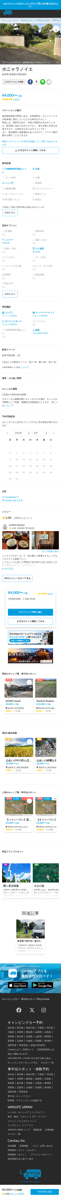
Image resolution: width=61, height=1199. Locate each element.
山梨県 (38, 1037)
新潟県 (48, 1041)
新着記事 (37, 1130)
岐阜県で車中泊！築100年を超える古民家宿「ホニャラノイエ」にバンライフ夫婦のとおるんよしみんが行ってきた (30, 941)
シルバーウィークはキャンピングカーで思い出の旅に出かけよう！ (30, 4)
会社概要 (12, 1146)
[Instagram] (43, 1010)
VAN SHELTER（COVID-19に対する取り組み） (30, 1058)
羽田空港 (23, 1045)
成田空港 (12, 1045)
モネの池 (39, 886)
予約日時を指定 (44, 1192)
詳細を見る (10, 213)
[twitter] (32, 1010)
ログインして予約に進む (30, 612)
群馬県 (11, 1037)
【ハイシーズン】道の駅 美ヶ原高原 (19, 820)
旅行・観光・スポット (18, 1117)
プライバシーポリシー (40, 1155)
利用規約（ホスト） (17, 1155)
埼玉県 (50, 1028)
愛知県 (29, 1032)
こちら (23, 367)
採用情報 (24, 1146)
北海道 (48, 1032)
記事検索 (49, 1130)
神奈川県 (30, 1028)
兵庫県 (20, 1032)
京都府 (29, 1041)
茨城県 (29, 1037)
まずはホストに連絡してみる (32, 150)
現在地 (11, 1028)
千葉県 (40, 1028)
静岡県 (48, 1037)
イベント (12, 1121)
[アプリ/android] (42, 985)
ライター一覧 (14, 1134)
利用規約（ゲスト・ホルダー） (22, 1150)
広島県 (20, 1041)
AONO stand (13, 701)
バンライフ (37, 1112)
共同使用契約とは (45, 1050)
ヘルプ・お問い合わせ (42, 1146)
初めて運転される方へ (18, 1054)
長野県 (11, 1041)
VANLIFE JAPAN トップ (19, 1130)
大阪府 (11, 1032)
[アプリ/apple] (18, 985)
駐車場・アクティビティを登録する (25, 1100)
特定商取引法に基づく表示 (20, 1159)
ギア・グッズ (38, 1117)
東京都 (20, 1028)
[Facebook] (18, 1010)
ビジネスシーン (26, 1121)
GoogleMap (10, 497)
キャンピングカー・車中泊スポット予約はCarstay (26, 20)
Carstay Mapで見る (14, 500)
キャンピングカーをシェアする (22, 1063)
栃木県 (20, 1037)
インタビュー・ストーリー (20, 1125)
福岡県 (38, 1032)
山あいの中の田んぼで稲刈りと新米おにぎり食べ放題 (19, 760)
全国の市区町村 (37, 1045)
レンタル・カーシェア (18, 1112)
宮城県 (38, 1041)
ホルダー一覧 (47, 1063)
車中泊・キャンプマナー (19, 1096)
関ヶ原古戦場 (11, 886)
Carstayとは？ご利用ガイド (21, 1050)
